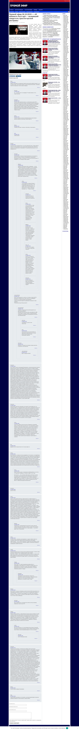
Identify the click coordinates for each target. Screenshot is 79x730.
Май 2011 (65, 227)
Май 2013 (65, 198)
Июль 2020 (65, 92)
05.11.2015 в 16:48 (12, 696)
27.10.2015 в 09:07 (12, 445)
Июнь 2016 (65, 152)
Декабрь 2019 (65, 101)
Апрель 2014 (65, 184)
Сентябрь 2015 (66, 163)
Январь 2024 (65, 47)
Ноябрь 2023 (65, 49)
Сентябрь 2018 (66, 119)
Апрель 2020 (65, 96)
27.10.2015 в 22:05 (16, 524)
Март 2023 (65, 59)
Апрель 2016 (65, 155)
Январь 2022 (65, 70)
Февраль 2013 (65, 201)
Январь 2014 (65, 188)
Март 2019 (65, 112)
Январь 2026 (65, 17)
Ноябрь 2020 (65, 87)
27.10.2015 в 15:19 (24, 321)
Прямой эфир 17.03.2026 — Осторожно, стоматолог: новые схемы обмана (54, 57)
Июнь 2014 (65, 182)
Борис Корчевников (29, 11)
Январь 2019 (65, 114)
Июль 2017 (65, 136)
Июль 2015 (65, 166)
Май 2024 (65, 42)
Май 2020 (65, 95)
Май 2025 (65, 27)
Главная (12, 9)
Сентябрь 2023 (66, 52)
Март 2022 (65, 68)
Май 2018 (65, 124)
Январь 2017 (65, 144)
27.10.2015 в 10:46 (24, 182)
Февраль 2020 (65, 98)
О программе (12, 11)
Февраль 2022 (65, 69)
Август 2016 (65, 150)
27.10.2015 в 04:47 (12, 144)
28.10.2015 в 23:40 (24, 330)
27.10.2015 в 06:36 (12, 405)
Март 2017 (65, 141)
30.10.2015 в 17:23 (12, 647)
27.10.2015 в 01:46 (12, 82)
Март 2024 (65, 44)
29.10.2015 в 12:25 (20, 635)
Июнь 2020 (65, 93)
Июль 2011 (65, 225)
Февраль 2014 (65, 187)
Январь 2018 (65, 129)
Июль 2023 (65, 54)
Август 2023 (65, 53)
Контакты (16, 11)
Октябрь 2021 (65, 74)
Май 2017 (65, 139)
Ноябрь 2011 (65, 220)
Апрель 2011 (65, 228)
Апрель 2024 (65, 43)
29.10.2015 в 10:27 (16, 626)
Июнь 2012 (65, 211)
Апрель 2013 (65, 199)
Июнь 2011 (65, 226)
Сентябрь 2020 (66, 90)
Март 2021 (65, 82)
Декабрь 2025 (65, 19)
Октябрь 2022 (65, 65)
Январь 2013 (65, 203)
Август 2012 (65, 209)
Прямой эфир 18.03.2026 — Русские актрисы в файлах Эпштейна (53, 49)
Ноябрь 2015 (65, 161)
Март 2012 (65, 215)
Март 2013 (65, 200)
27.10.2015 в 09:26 (12, 489)
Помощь (35, 9)
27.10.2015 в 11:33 (16, 296)
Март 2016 (65, 156)
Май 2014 (65, 183)
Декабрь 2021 (65, 71)
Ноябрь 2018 (65, 117)
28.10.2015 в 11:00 (24, 352)
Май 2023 (65, 57)
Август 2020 (65, 91)
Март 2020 (65, 97)
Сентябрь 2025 (66, 22)
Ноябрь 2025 (65, 20)
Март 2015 (65, 171)
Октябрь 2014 (65, 177)
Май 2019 (65, 109)
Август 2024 (65, 38)
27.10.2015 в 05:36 (12, 366)
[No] (77, 728)
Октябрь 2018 (65, 118)
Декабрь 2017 (65, 130)
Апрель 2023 (65, 58)
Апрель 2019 (65, 111)
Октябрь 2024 (65, 36)
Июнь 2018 (65, 123)
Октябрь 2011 (65, 221)
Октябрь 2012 (65, 206)
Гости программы (28, 9)
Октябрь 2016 (65, 147)
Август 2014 (65, 179)
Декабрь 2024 (65, 33)
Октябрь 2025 (65, 21)
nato (15, 133)
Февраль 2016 (65, 157)
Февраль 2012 (65, 216)
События (41, 9)
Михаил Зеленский (22, 11)
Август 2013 (65, 194)
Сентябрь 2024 (66, 37)
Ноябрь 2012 (65, 205)
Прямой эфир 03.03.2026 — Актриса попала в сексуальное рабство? (54, 75)
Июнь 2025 (65, 26)
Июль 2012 (65, 210)
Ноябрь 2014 (65, 176)
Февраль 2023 (65, 60)
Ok (67, 728)
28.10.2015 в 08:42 (12, 612)
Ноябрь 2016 (65, 146)
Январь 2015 (65, 173)
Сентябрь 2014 (66, 178)
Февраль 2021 (65, 84)
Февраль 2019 (65, 113)
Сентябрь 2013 (66, 193)
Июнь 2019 (65, 108)
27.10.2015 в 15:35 (16, 91)
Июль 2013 (65, 195)
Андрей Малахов (36, 11)
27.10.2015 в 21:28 (27, 255)
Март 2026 (65, 15)
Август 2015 (65, 165)
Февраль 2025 (65, 31)
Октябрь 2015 (65, 162)
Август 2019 (65, 106)
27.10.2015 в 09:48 (16, 423)
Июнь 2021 (65, 79)
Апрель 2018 (65, 125)
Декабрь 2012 (65, 204)
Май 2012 (65, 212)
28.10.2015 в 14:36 (20, 574)
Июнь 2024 (65, 41)
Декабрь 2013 (65, 189)
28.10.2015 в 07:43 (20, 344)
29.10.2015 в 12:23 (16, 601)
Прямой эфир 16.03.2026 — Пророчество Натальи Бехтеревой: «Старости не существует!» (54, 64)
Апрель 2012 (65, 214)
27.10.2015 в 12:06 (27, 204)
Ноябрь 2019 (65, 102)
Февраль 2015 (65, 172)
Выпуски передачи (19, 9)
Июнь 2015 (65, 167)
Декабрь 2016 (65, 145)
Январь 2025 (65, 32)
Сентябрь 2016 (66, 149)
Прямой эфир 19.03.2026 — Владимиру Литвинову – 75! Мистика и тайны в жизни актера (54, 41)
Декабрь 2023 (65, 48)
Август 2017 (65, 135)
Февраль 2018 (65, 128)
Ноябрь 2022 (65, 64)
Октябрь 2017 (65, 133)
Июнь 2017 (65, 138)
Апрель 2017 (65, 140)
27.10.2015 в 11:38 (12, 550)
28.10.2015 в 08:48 (16, 563)
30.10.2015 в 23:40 (16, 126)
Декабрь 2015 (65, 160)
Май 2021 (65, 80)
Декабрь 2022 (65, 63)
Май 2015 (65, 168)
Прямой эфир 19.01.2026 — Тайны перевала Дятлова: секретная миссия (54, 91)
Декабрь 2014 (65, 174)
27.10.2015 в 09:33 (20, 165)
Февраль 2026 (65, 16)
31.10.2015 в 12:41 (16, 134)
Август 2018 (65, 120)
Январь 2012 (65, 217)
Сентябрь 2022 (66, 66)
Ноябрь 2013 (65, 190)
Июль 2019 (65, 107)
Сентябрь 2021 (66, 75)
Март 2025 (65, 30)
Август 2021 (65, 76)
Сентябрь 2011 (66, 222)
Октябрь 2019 (65, 103)
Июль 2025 (65, 25)
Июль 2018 (65, 122)
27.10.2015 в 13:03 (27, 225)
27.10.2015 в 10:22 (12, 497)
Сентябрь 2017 (66, 134)
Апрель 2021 (65, 81)
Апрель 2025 (65, 28)
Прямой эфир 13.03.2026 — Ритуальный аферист (52, 24)
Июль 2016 (65, 151)
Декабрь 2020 (65, 86)
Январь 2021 (65, 85)
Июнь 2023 (65, 55)
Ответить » (38, 87)
